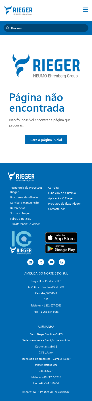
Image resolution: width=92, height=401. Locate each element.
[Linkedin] (30, 262)
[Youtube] (51, 262)
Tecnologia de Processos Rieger (26, 190)
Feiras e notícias (20, 218)
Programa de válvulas (24, 197)
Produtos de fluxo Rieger (64, 203)
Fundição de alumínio (62, 193)
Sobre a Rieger (20, 213)
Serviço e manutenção (24, 202)
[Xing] (41, 262)
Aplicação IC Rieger (60, 198)
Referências (17, 208)
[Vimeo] (62, 262)
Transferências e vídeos (25, 224)
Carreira (53, 187)
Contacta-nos (56, 209)
